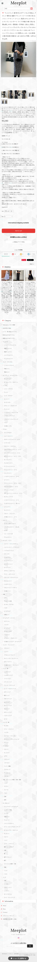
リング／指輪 (7, 766)
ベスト (5, 422)
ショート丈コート (8, 436)
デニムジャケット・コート (10, 469)
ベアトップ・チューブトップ (11, 419)
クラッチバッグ (8, 682)
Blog (4, 909)
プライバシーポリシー (8, 915)
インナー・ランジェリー (9, 645)
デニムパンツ (7, 557)
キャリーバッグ (8, 705)
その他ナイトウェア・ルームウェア (12, 641)
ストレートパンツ (8, 560)
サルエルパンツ (8, 581)
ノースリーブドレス (9, 365)
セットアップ (7, 378)
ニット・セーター (8, 395)
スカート (5, 520)
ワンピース (5, 341)
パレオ (5, 608)
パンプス (6, 732)
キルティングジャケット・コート (12, 439)
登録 (30, 946)
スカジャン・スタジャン (10, 446)
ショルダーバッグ (8, 675)
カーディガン (7, 402)
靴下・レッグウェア (9, 847)
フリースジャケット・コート (11, 486)
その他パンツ (7, 591)
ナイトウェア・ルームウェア (11, 806)
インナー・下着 (8, 810)
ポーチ (5, 719)
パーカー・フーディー (9, 415)
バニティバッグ (8, 715)
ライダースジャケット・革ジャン (12, 503)
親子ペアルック (8, 857)
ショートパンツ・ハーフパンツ (11, 547)
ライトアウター (8, 432)
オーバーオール (8, 894)
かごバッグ (6, 702)
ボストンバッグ (8, 712)
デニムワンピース (8, 358)
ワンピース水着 (8, 601)
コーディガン (7, 442)
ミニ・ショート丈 (8, 533)
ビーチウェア (7, 611)
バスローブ (6, 634)
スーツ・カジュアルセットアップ (12, 826)
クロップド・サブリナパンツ (11, 577)
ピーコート (6, 480)
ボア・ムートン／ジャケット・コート (13, 493)
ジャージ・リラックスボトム (11, 543)
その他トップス (8, 426)
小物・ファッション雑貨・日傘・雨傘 (12, 779)
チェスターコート (8, 463)
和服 (5, 867)
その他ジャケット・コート (10, 517)
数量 (3, 216)
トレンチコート (8, 473)
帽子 (5, 860)
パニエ (5, 783)
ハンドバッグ (7, 671)
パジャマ (6, 624)
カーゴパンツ (7, 567)
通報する (32, 264)
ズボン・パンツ (8, 887)
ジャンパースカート (9, 823)
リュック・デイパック (9, 685)
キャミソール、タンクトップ (11, 658)
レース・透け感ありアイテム (10, 331)
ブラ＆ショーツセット (9, 655)
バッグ (5, 870)
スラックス (6, 554)
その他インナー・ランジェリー (11, 665)
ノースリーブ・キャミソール (11, 412)
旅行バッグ (6, 695)
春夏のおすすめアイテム (9, 338)
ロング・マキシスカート (10, 523)
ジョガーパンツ (8, 584)
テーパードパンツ (8, 564)
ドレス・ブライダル (7, 362)
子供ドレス (6, 816)
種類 (3, 211)
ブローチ (6, 776)
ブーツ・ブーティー (9, 729)
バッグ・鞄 (5, 668)
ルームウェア (7, 628)
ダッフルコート (8, 459)
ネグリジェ (6, 621)
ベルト (5, 793)
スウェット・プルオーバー (10, 405)
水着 (4, 594)
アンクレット (7, 773)
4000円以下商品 (7, 328)
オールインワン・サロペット (11, 382)
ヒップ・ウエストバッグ (10, 688)
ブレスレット (7, 769)
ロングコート (7, 510)
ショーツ (6, 651)
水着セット (6, 614)
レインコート (7, 506)
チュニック (6, 409)
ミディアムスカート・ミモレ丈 (11, 527)
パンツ (5, 840)
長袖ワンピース (8, 351)
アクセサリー (6, 746)
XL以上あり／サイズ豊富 (9, 325)
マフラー (6, 786)
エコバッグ (6, 708)
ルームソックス (8, 631)
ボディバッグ (7, 692)
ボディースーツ (8, 661)
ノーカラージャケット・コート (11, 476)
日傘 (5, 796)
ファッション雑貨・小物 (10, 863)
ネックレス (6, 752)
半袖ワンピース (8, 348)
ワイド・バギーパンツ (9, 574)
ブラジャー (6, 648)
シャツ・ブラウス (8, 389)
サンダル (6, 725)
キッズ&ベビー (6, 803)
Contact (5, 912)
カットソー (6, 399)
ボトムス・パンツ (7, 540)
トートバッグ (7, 678)
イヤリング (6, 759)
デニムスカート (8, 537)
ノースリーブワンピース (10, 345)
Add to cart (18, 231)
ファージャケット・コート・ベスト (12, 483)
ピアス (5, 756)
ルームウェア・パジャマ (9, 618)
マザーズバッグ (8, 698)
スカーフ (6, 749)
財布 (5, 799)
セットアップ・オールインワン (10, 375)
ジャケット (6, 890)
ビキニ (5, 597)
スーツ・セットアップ (9, 897)
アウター (5, 429)
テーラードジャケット (9, 466)
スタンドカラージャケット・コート (12, 449)
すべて (6, 254)
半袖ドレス (6, 368)
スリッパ (6, 742)
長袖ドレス (6, 372)
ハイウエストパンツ (9, 550)
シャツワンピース (8, 355)
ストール (6, 789)
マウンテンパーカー (9, 490)
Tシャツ (6, 392)
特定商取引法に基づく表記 (10, 919)
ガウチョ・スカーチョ (9, 570)
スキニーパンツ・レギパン (10, 587)
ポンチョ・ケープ (8, 496)
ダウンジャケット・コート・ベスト (12, 456)
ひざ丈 (5, 530)
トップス (5, 385)
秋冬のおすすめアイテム (9, 335)
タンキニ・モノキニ (9, 604)
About (4, 905)
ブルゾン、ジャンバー (9, 513)
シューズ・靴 (6, 722)
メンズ (4, 877)
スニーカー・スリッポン (10, 736)
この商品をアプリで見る (18, 242)
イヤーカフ (6, 762)
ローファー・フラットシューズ (11, 739)
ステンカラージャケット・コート (12, 453)
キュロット (6, 833)
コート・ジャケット (9, 843)
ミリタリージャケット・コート (11, 500)
